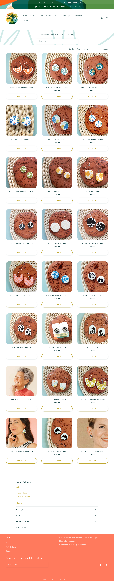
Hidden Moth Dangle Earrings (21, 451)
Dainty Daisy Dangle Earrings (21, 243)
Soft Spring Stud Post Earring (92, 451)
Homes (19, 503)
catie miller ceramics (54, 580)
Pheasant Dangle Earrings (21, 399)
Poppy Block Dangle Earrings (21, 87)
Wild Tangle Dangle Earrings (57, 87)
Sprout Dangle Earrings (57, 399)
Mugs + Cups (22, 493)
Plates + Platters (23, 496)
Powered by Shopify (65, 580)
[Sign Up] (75, 41)
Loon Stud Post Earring (57, 451)
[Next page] (63, 473)
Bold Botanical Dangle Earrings (93, 399)
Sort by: (71, 49)
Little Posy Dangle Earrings (92, 139)
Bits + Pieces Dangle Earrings (92, 87)
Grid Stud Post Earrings (57, 347)
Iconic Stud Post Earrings (92, 295)
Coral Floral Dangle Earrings (21, 295)
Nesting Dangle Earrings (57, 139)
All (18, 486)
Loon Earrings (92, 347)
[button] (32, 15)
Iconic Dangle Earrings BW (21, 347)
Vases (19, 499)
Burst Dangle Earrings (92, 191)
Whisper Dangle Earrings (57, 243)
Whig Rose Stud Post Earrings (57, 295)
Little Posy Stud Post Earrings (21, 139)
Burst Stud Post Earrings (57, 191)
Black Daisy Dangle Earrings (93, 243)
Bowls (19, 490)
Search (8, 543)
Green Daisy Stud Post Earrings (21, 191)
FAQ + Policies (11, 547)
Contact (8, 551)
